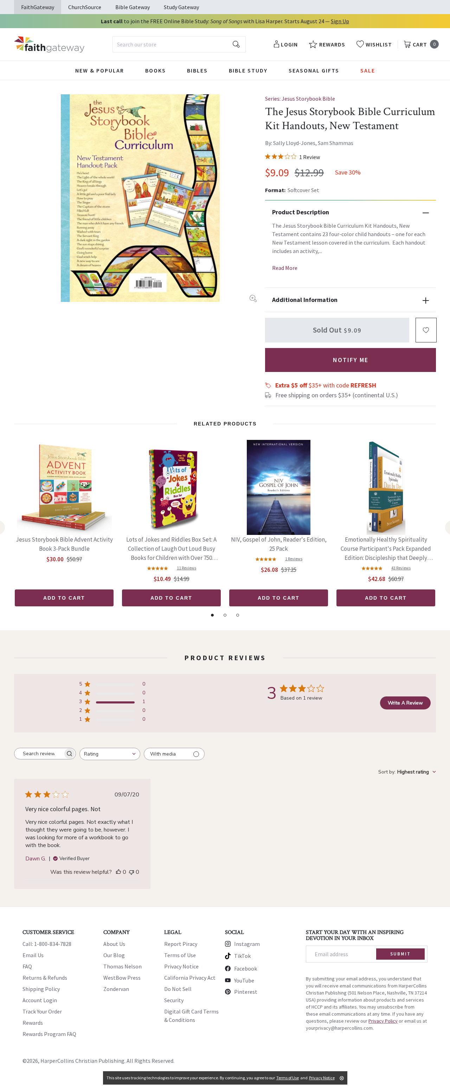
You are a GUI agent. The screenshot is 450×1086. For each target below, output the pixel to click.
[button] (426, 330)
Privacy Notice (181, 966)
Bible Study (248, 70)
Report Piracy (180, 943)
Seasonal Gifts (314, 70)
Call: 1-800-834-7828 (46, 943)
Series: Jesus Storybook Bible (300, 98)
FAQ (27, 966)
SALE (367, 70)
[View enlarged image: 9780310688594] (140, 198)
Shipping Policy (41, 988)
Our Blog (114, 955)
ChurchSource (84, 7)
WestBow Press (122, 977)
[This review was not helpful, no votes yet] (131, 872)
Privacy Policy (383, 1021)
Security (174, 1000)
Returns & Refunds (44, 977)
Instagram (247, 943)
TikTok (242, 955)
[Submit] (236, 44)
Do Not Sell (178, 988)
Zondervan (116, 988)
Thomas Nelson (122, 966)
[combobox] (179, 44)
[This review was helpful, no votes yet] (118, 872)
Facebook (245, 968)
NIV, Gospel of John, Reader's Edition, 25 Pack (279, 544)
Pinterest (245, 991)
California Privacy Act (190, 977)
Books (155, 70)
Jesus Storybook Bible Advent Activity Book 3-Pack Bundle (64, 544)
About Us (114, 943)
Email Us (33, 955)
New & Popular (99, 70)
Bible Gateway (132, 7)
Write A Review (405, 703)
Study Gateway (181, 7)
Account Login (39, 1000)
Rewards (32, 1022)
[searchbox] (38, 753)
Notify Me (350, 360)
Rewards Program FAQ (49, 1033)
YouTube (244, 980)
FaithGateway (37, 7)
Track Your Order (42, 1011)
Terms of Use (180, 955)
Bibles (197, 70)
